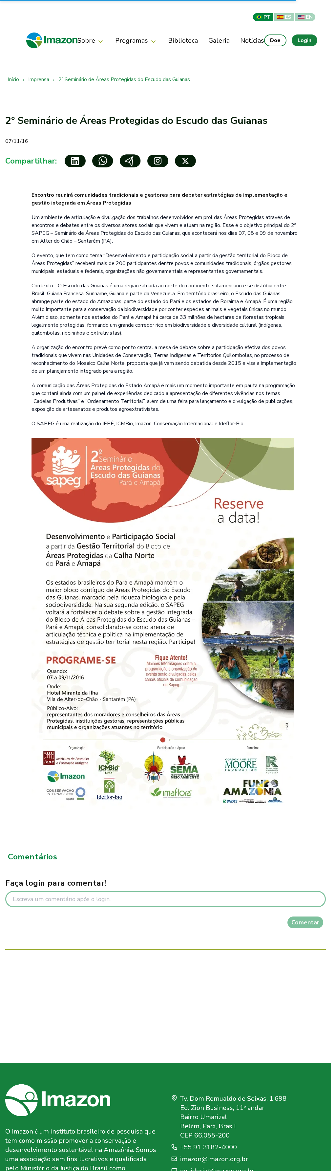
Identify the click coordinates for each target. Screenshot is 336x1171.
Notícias (252, 40)
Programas (131, 40)
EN (309, 17)
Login (304, 40)
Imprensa (39, 79)
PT (266, 17)
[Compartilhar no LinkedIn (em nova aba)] (75, 160)
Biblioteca (183, 40)
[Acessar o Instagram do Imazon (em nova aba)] (157, 160)
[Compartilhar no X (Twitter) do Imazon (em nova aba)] (185, 160)
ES (288, 17)
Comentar (305, 922)
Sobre (86, 40)
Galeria (219, 40)
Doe (275, 40)
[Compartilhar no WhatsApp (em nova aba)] (102, 160)
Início (14, 79)
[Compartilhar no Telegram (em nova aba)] (130, 160)
